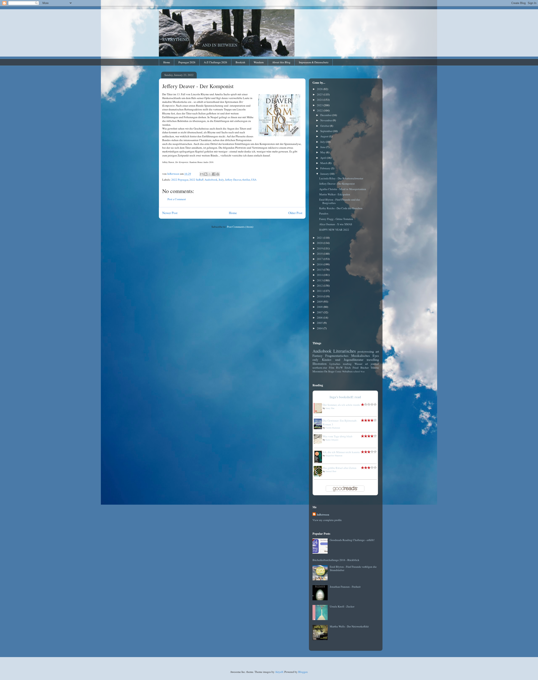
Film (331, 367)
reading (347, 364)
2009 (320, 301)
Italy (221, 179)
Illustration (320, 363)
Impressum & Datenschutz (313, 62)
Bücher (364, 367)
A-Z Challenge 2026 (215, 62)
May (323, 152)
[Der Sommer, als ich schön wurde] (319, 412)
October (325, 126)
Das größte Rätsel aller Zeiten (339, 468)
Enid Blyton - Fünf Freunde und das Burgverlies (339, 201)
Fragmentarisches (336, 355)
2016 (320, 264)
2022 (320, 110)
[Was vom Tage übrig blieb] (319, 443)
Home (166, 62)
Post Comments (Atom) (240, 227)
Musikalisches (360, 355)
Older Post (295, 213)
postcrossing (365, 351)
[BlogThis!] (206, 174)
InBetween (323, 514)
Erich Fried (352, 367)
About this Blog (281, 62)
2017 (320, 259)
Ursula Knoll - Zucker (342, 606)
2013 (320, 280)
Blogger (302, 672)
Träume (375, 367)
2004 (320, 328)
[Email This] (202, 174)
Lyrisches (335, 364)
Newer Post (169, 213)
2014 (320, 275)
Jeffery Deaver (233, 179)
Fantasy (318, 355)
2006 (320, 317)
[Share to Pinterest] (218, 174)
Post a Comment (176, 199)
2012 (320, 285)
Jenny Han (330, 408)
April (323, 158)
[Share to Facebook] (214, 174)
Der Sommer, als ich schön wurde (341, 405)
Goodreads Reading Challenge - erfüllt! (352, 540)
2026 (320, 89)
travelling (373, 359)
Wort (362, 371)
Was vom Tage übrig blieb (337, 436)
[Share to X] (210, 174)
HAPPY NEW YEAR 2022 (334, 230)
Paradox (323, 213)
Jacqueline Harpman (334, 455)
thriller (246, 179)
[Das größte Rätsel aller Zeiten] (319, 475)
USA (253, 179)
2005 (320, 323)
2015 (320, 269)
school (356, 371)
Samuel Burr (331, 471)
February (325, 168)
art (377, 351)
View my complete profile (327, 520)
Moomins (318, 371)
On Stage (329, 371)
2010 (320, 296)
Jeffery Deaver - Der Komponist (337, 183)
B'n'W (339, 367)
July (323, 142)
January (325, 174)
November (326, 120)
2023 (320, 105)
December (326, 115)
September (326, 131)
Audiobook (211, 179)
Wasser (358, 364)
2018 (320, 253)
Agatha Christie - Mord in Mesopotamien (342, 189)
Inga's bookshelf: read (345, 397)
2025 (320, 94)
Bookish (240, 62)
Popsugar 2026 (186, 62)
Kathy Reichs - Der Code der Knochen (341, 208)
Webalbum (347, 371)
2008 (320, 307)
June (323, 147)
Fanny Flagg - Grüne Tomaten (336, 219)
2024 (320, 100)
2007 (320, 312)
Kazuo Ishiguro (332, 439)
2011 (320, 291)
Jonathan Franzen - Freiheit (345, 587)
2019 (320, 248)
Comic (338, 371)
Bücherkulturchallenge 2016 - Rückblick (336, 560)
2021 (320, 237)
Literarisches (344, 351)
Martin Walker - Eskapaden (334, 194)
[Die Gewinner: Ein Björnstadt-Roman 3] (319, 428)
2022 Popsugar (179, 179)
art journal (372, 364)
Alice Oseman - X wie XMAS (335, 224)
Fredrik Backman (333, 427)
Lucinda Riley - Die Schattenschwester (341, 178)
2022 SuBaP (196, 179)
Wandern (259, 62)
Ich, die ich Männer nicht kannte (341, 452)
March (324, 163)
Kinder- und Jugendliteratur (342, 359)
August (324, 136)
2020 (320, 243)
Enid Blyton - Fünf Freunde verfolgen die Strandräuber (353, 568)
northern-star (320, 367)
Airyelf (279, 672)
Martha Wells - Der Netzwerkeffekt (349, 626)
